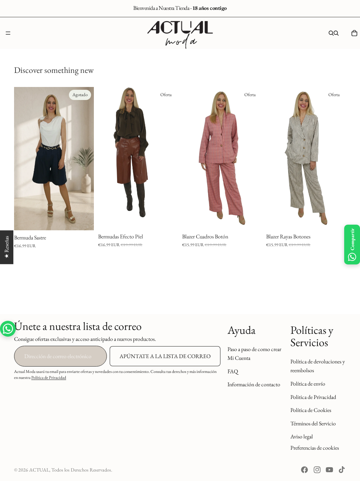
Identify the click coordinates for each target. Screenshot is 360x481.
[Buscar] (331, 33)
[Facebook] (304, 470)
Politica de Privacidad (313, 396)
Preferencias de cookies (314, 447)
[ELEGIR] (167, 218)
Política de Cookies (310, 410)
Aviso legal (301, 436)
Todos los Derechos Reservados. (81, 470)
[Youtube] (329, 470)
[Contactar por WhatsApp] (8, 329)
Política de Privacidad (48, 377)
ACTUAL (39, 470)
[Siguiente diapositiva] (86, 158)
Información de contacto (253, 384)
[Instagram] (317, 470)
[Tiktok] (342, 470)
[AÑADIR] (251, 218)
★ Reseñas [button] (6, 247)
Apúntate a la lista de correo (165, 356)
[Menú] (8, 33)
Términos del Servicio (313, 423)
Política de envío (307, 383)
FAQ (232, 371)
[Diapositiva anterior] (22, 158)
